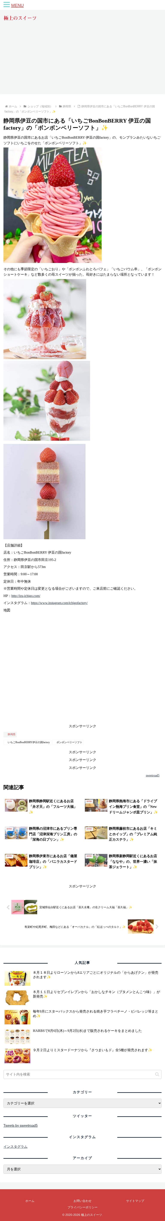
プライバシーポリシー (82, 1207)
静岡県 (11, 734)
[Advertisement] (82, 62)
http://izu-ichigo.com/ (25, 596)
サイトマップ (135, 1201)
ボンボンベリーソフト (69, 742)
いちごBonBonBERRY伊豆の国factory (29, 742)
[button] (157, 1074)
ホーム (29, 1201)
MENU (17, 5)
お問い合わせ (82, 1201)
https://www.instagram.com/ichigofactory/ (59, 603)
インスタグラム (15, 1146)
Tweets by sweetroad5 (20, 1125)
